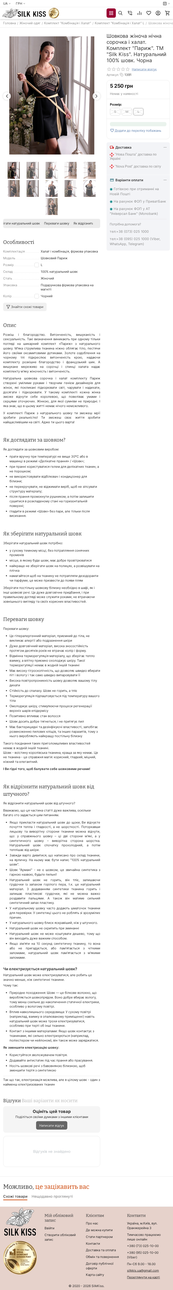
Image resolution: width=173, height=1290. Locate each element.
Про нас (92, 1223)
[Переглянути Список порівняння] (139, 13)
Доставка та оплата (101, 1250)
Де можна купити (99, 1230)
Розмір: (116, 104)
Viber (132, 1257)
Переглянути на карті (143, 1277)
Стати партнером (99, 1237)
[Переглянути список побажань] (148, 13)
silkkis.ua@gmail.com (143, 1270)
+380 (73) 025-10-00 (143, 1246)
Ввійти (49, 1228)
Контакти (93, 1244)
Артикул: (113, 75)
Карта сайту (95, 1275)
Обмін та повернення (102, 1257)
